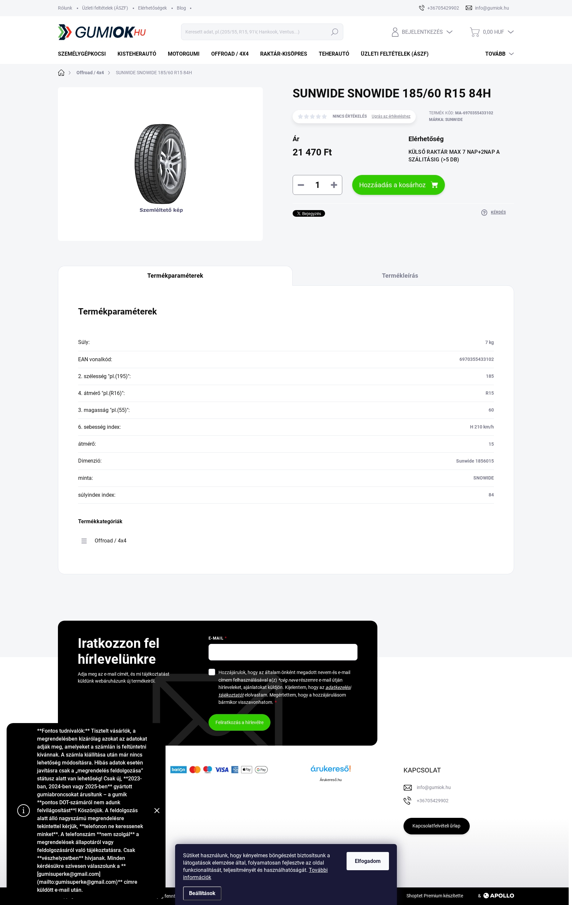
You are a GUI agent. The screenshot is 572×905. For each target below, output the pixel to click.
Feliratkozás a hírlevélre (239, 722)
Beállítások (202, 893)
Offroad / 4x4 (110, 540)
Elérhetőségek (152, 8)
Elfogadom (368, 861)
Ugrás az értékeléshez (391, 116)
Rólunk (65, 8)
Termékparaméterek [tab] (175, 275)
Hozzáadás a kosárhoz (392, 185)
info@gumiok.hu (434, 787)
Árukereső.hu (331, 780)
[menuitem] (84, 54)
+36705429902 (433, 800)
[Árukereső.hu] (331, 770)
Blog (181, 8)
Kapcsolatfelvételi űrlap (436, 825)
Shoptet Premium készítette (434, 895)
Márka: (446, 119)
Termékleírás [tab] (400, 275)
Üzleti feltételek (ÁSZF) (105, 8)
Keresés (334, 31)
